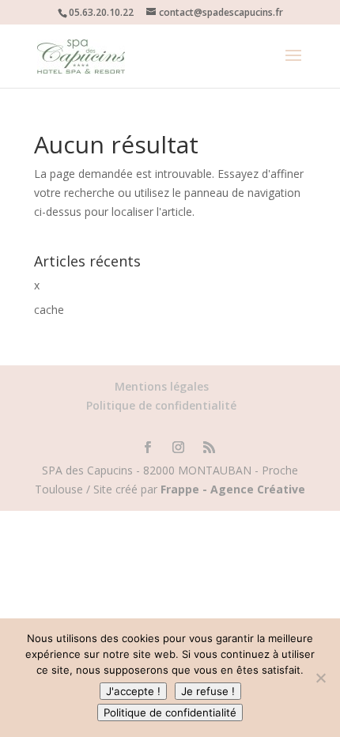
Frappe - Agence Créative (233, 489)
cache (49, 309)
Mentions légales (162, 386)
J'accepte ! (133, 691)
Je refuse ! (208, 691)
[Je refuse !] (320, 678)
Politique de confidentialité (161, 405)
